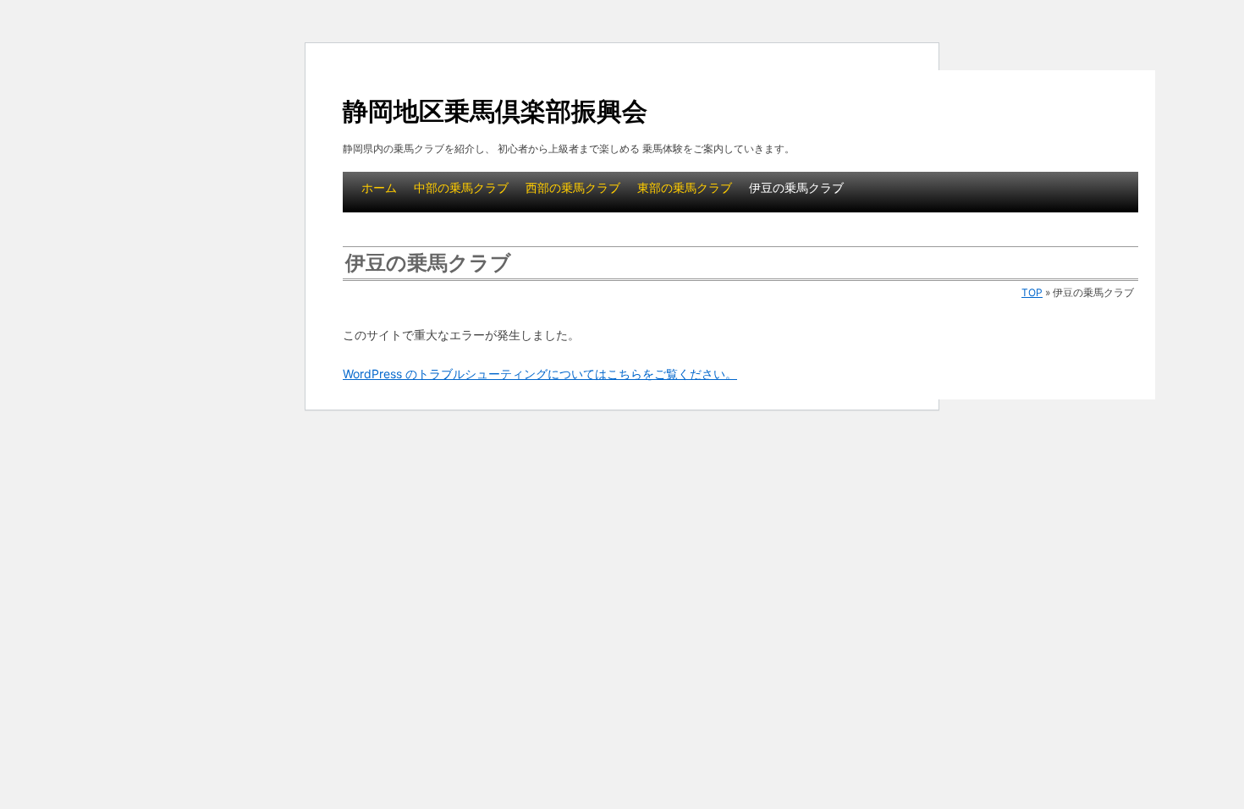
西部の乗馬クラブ (573, 187)
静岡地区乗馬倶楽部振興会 (495, 111)
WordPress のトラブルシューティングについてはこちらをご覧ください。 (540, 373)
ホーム (379, 187)
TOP (1032, 292)
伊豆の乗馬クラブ (796, 187)
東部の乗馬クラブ (684, 187)
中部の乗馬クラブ (461, 187)
